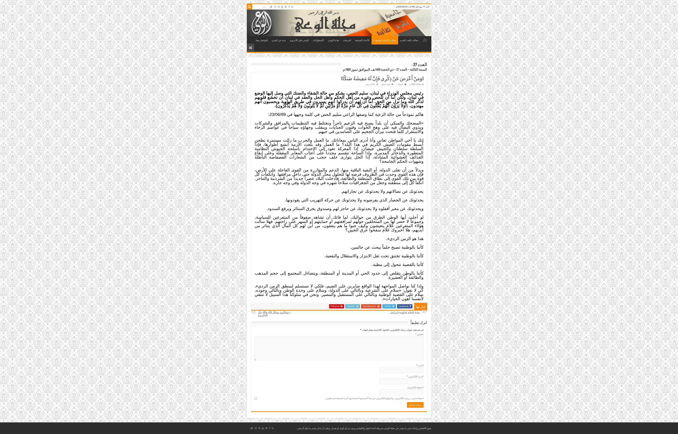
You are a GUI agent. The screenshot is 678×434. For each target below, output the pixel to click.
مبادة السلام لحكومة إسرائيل (405, 311)
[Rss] (292, 7)
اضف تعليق (385, 84)
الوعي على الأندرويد (299, 40)
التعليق (419, 334)
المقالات (400, 84)
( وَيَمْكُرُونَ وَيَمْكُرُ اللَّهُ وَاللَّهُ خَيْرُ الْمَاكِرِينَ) (274, 313)
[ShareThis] (278, 7)
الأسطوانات (318, 40)
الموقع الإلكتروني (415, 387)
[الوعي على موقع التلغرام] (270, 7)
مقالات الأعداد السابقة (385, 40)
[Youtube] (282, 7)
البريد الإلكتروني (415, 376)
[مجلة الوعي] (339, 23)
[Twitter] (285, 7)
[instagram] (275, 7)
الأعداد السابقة (362, 40)
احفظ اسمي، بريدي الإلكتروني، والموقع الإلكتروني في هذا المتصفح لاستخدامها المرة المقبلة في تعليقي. (374, 398)
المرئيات (347, 40)
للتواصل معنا (262, 40)
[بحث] (249, 6)
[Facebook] (289, 7)
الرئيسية (425, 40)
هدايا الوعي (333, 40)
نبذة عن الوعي (279, 40)
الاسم (420, 365)
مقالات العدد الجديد (409, 40)
